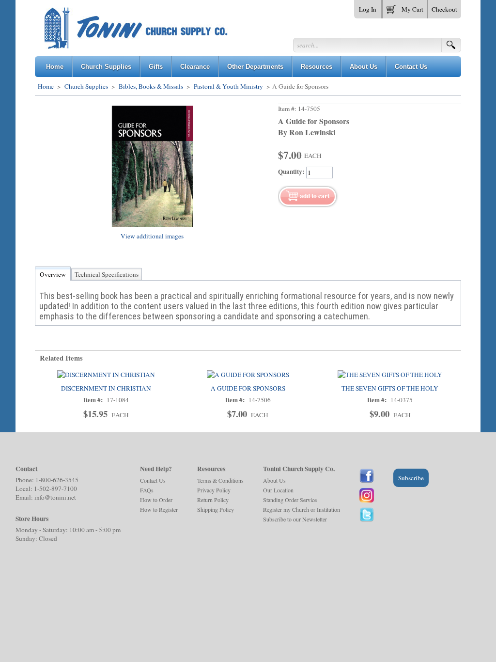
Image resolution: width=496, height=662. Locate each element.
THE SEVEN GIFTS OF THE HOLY (389, 388)
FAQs (147, 490)
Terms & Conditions (220, 480)
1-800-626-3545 (56, 479)
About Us (274, 480)
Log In (367, 9)
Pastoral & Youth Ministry (228, 86)
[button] (405, 7)
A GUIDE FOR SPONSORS (248, 388)
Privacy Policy (214, 490)
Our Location (278, 490)
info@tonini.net (55, 497)
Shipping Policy (215, 509)
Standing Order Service (290, 500)
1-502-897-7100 (55, 488)
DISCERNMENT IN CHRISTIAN (106, 388)
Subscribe (411, 477)
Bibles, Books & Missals (151, 86)
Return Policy (213, 500)
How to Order (156, 500)
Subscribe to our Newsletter (295, 519)
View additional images (152, 236)
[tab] (52, 274)
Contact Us (153, 480)
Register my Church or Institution (301, 509)
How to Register (159, 509)
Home (46, 86)
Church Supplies (86, 86)
